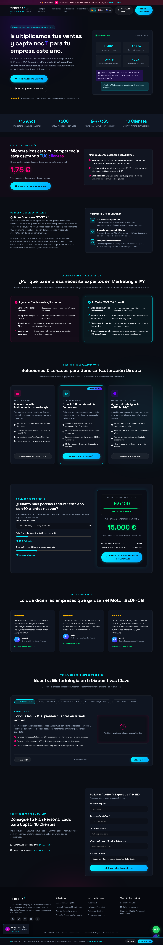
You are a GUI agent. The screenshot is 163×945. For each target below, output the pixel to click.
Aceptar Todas (145, 941)
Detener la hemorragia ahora (32, 193)
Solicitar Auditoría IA (143, 10)
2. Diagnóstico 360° (47, 709)
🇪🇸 (93, 10)
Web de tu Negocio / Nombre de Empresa (108, 848)
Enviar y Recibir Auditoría (120, 875)
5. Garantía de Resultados (125, 709)
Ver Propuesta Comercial (30, 95)
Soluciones (56, 9)
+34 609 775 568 (45, 852)
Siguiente (138, 767)
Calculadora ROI (69, 10)
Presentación (82, 9)
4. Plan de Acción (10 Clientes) (97, 709)
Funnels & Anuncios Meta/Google (69, 914)
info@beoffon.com (41, 857)
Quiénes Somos (29, 10)
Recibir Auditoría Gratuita (30, 86)
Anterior (24, 767)
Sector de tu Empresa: (25, 527)
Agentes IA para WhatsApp (66, 918)
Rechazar (130, 941)
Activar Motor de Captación (81, 463)
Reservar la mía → (116, 2)
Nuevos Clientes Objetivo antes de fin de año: (35, 554)
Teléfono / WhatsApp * (100, 823)
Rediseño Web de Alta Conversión (69, 922)
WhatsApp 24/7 (125, 10)
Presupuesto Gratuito (96, 922)
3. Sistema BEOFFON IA (70, 709)
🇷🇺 (108, 10)
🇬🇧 (100, 10)
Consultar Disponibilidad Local (33, 463)
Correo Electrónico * (99, 836)
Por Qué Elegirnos (41, 10)
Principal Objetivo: (98, 861)
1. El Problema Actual (25, 709)
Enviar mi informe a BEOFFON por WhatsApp (123, 564)
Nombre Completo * (98, 811)
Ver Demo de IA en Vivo (130, 463)
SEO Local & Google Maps (66, 910)
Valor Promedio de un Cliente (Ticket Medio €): (36, 540)
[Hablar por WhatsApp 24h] (156, 929)
